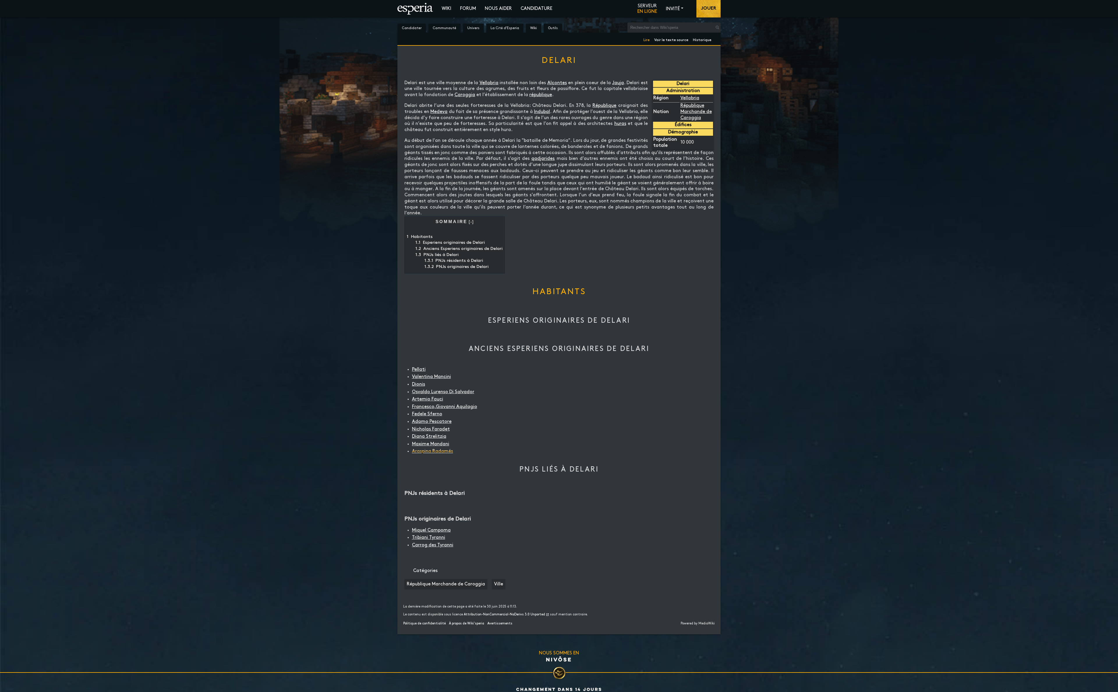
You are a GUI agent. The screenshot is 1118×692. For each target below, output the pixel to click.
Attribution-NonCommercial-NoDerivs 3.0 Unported (504, 614)
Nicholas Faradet (431, 429)
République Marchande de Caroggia (696, 111)
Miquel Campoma (431, 530)
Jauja (618, 83)
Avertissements (499, 623)
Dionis (418, 384)
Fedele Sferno (427, 414)
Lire (646, 39)
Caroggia (464, 95)
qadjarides (543, 158)
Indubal (542, 112)
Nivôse (559, 659)
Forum (468, 8)
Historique (702, 39)
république (540, 95)
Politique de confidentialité (424, 623)
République (604, 105)
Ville (498, 584)
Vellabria (689, 98)
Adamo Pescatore (432, 421)
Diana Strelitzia (429, 436)
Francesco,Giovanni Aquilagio (444, 407)
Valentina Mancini (431, 377)
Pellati (419, 369)
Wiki (446, 8)
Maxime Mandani (430, 444)
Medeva (438, 112)
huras (620, 123)
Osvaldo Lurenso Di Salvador (443, 392)
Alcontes (557, 83)
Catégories (425, 571)
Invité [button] (673, 9)
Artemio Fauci (427, 399)
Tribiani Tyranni (428, 537)
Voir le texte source (671, 39)
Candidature (536, 8)
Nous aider (498, 8)
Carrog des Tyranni (432, 545)
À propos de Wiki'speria (466, 623)
